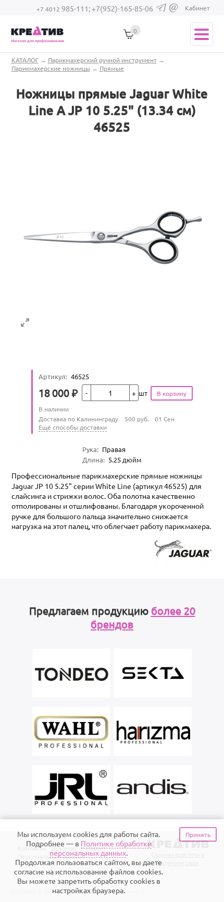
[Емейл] (173, 10)
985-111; (64, 8)
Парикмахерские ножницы (50, 68)
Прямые (111, 68)
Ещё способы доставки (73, 427)
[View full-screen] (25, 322)
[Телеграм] (161, 9)
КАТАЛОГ (25, 60)
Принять (197, 834)
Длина (93, 459)
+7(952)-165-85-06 (122, 8)
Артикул (53, 376)
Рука (90, 449)
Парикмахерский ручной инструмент (102, 60)
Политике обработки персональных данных (100, 848)
